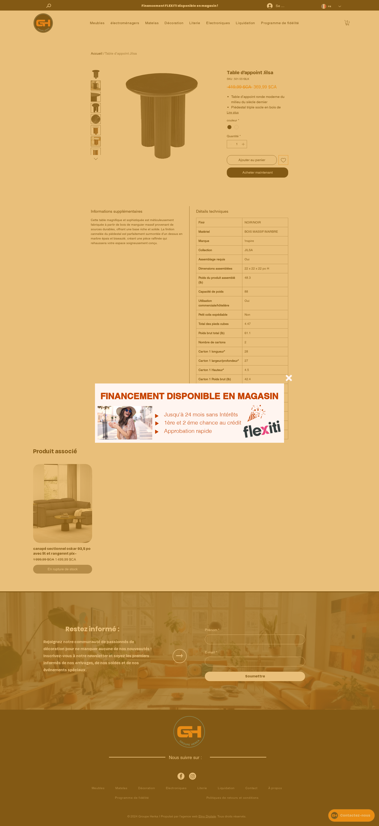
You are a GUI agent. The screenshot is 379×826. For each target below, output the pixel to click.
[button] (289, 378)
